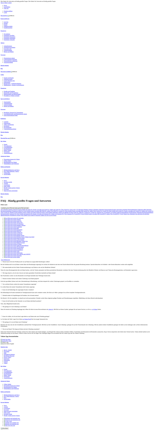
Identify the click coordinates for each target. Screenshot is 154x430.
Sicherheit (125, 209)
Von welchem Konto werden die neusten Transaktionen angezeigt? (19, 284)
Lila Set (47, 215)
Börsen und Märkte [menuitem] (9, 51)
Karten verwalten (35, 211)
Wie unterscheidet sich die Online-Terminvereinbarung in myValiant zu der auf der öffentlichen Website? (29, 267)
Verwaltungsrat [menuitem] (7, 146)
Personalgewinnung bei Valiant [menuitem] (12, 159)
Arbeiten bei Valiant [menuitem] (5, 156)
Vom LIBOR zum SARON (28, 215)
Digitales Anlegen (88, 209)
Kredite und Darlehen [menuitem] (9, 91)
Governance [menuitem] (7, 185)
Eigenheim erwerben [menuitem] (9, 35)
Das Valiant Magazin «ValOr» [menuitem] (11, 171)
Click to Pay (73, 209)
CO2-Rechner (80, 209)
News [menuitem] (5, 180)
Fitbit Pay (21, 211)
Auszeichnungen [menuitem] (8, 153)
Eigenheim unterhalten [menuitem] (9, 38)
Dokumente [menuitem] (7, 360)
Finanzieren (15, 211)
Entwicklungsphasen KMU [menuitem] (11, 115)
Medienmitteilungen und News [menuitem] (11, 170)
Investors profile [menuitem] (8, 182)
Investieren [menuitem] (6, 126)
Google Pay (106, 211)
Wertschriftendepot (133, 209)
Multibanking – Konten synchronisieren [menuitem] (14, 85)
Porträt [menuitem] (5, 144)
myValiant (3, 208)
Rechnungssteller (5, 214)
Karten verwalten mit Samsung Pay (42, 214)
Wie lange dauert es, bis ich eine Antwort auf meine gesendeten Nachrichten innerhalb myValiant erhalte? (29, 273)
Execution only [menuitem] (8, 49)
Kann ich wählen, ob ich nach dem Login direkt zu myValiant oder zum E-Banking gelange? (26, 316)
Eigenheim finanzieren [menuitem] (9, 37)
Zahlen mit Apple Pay (55, 209)
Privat (5, 5)
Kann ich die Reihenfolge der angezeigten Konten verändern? (18, 289)
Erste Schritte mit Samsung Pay (25, 214)
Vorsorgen (38, 215)
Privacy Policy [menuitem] (7, 357)
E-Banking (96, 209)
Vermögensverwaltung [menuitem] (9, 47)
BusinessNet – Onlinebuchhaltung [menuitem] (12, 83)
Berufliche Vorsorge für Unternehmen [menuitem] (13, 112)
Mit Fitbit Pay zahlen (45, 211)
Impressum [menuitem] (6, 358)
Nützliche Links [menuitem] (4, 347)
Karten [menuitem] (5, 24)
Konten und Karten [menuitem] (5, 18)
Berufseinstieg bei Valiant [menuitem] (10, 162)
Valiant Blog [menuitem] (7, 173)
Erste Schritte (27, 211)
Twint (121, 214)
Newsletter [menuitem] (6, 351)
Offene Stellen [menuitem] (7, 160)
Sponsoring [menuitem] (7, 151)
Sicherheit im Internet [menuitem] (9, 354)
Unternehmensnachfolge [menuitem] (10, 129)
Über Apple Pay (65, 209)
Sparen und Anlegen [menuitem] (5, 98)
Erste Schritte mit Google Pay (116, 211)
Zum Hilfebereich (5, 260)
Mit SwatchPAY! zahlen (103, 214)
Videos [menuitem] (5, 363)
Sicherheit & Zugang (15, 215)
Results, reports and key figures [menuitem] (12, 188)
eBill (144, 209)
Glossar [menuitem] (6, 361)
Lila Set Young (52, 215)
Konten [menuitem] (6, 23)
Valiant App (126, 214)
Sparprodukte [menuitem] (7, 102)
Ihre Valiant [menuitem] (3, 141)
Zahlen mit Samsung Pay (57, 214)
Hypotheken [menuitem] (7, 34)
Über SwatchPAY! (115, 214)
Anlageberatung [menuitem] (8, 46)
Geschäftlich (7, 7)
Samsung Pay (100, 212)
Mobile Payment (69, 212)
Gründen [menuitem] (6, 121)
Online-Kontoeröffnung (123, 212)
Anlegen (10, 209)
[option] (14, 218)
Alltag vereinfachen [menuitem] (9, 124)
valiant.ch (50, 309)
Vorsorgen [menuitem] (3, 54)
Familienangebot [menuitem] (8, 27)
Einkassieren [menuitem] (7, 82)
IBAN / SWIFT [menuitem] (8, 350)
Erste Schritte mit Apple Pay (25, 209)
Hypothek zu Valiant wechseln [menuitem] (11, 95)
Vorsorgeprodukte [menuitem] (8, 62)
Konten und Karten (117, 209)
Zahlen (43, 215)
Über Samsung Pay (69, 214)
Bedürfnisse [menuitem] (3, 118)
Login (5, 12)
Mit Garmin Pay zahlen (87, 211)
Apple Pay (15, 209)
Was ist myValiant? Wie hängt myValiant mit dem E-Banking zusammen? (21, 329)
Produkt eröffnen (8, 11)
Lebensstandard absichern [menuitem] (10, 59)
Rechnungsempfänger (6, 211)
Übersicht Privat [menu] (4, 15)
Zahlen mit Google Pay (147, 211)
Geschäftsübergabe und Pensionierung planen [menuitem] (15, 114)
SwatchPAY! (107, 212)
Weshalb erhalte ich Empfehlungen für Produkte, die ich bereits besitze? (21, 295)
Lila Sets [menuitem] (6, 22)
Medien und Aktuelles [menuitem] (5, 166)
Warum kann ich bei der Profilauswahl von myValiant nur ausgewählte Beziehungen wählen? (26, 261)
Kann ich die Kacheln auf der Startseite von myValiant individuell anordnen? (22, 301)
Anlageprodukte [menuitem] (8, 50)
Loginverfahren (49, 212)
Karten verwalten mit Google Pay (133, 211)
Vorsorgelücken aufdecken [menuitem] (10, 61)
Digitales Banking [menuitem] (5, 65)
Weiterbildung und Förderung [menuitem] (11, 163)
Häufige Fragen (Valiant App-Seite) (27, 212)
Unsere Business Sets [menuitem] (9, 80)
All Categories (4, 209)
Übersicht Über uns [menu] (5, 138)
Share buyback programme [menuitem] (10, 190)
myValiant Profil (27, 319)
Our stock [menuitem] (6, 189)
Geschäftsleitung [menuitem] (8, 147)
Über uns (6, 8)
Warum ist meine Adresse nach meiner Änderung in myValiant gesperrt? (21, 278)
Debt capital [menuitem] (7, 186)
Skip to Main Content (6, 2)
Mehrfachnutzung (5, 215)
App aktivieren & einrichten (142, 214)
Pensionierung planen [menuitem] (9, 58)
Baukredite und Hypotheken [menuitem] (11, 92)
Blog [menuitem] (2, 68)
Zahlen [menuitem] (2, 74)
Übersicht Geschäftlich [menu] (6, 71)
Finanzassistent (108, 209)
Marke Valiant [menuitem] (7, 150)
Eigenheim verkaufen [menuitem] (9, 39)
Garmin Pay (62, 211)
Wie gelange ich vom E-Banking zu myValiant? (15, 306)
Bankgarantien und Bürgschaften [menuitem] (12, 94)
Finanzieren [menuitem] (3, 30)
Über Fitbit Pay (55, 211)
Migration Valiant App (59, 212)
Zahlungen (140, 209)
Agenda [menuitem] (6, 183)
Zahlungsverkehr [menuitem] (8, 26)
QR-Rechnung (133, 212)
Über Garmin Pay (98, 211)
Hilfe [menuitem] (5, 353)
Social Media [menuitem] (7, 174)
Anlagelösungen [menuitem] (8, 103)
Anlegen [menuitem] (2, 42)
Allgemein (101, 209)
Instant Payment (40, 212)
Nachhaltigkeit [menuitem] (7, 148)
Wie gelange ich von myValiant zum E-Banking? (15, 322)
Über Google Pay (5, 212)
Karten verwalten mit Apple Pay (41, 209)
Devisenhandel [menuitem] (7, 127)
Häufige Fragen (14, 212)
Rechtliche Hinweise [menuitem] (9, 356)
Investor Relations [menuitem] (5, 177)
